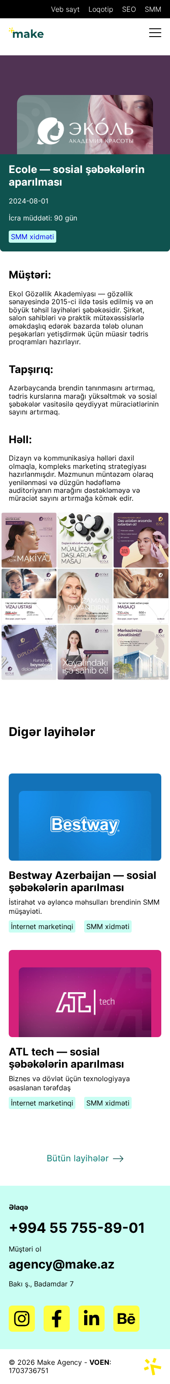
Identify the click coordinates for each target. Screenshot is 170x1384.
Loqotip (100, 9)
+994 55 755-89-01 (77, 1228)
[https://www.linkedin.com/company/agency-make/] (91, 1319)
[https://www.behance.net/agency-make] (126, 1319)
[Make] (26, 32)
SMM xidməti (32, 236)
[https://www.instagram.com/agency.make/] (22, 1319)
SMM (153, 9)
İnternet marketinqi (42, 926)
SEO (129, 9)
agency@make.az (62, 1264)
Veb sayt (65, 9)
